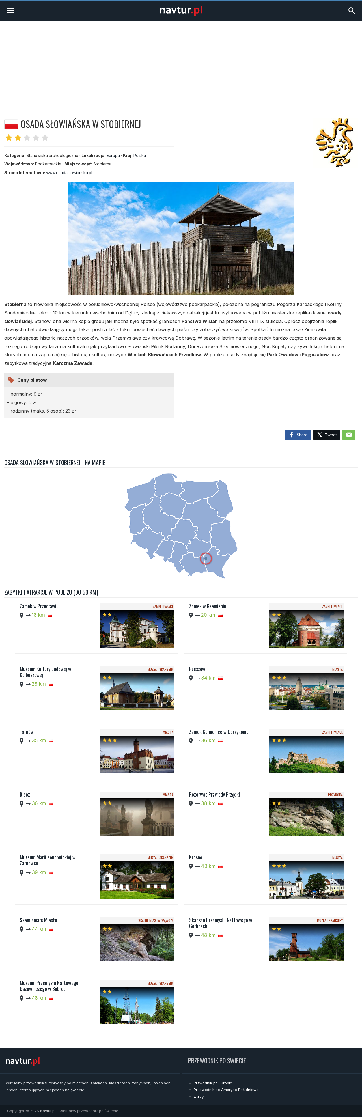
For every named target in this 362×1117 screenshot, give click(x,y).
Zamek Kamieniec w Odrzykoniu (219, 731)
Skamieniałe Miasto (38, 920)
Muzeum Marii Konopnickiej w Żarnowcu (48, 860)
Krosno (195, 857)
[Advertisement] (181, 63)
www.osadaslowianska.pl (69, 172)
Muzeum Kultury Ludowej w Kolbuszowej (45, 672)
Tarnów (27, 731)
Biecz (25, 794)
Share (302, 434)
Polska (139, 155)
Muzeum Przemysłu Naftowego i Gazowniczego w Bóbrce (50, 986)
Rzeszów (197, 668)
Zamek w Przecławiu (39, 606)
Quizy (199, 1096)
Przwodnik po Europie (213, 1083)
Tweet (330, 434)
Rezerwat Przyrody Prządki (214, 794)
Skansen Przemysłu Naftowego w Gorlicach (220, 923)
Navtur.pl (47, 1111)
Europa (113, 155)
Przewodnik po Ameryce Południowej (227, 1089)
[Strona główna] (181, 14)
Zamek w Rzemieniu (207, 606)
